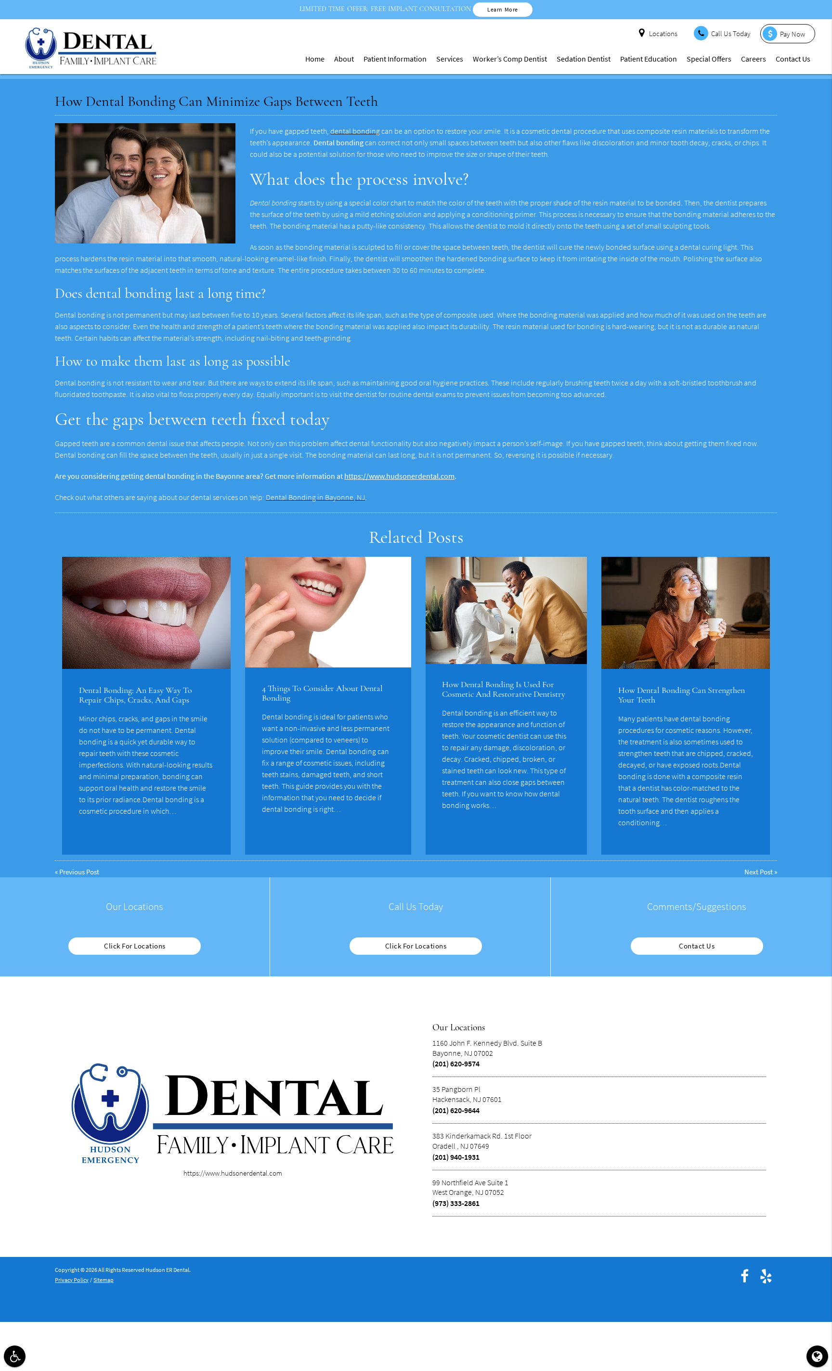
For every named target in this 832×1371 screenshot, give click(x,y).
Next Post (758, 871)
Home (315, 59)
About (344, 59)
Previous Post (79, 871)
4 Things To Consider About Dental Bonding (322, 693)
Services (449, 59)
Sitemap (103, 1279)
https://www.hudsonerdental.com (399, 476)
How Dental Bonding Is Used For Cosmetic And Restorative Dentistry (503, 689)
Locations (663, 33)
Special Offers (709, 59)
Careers (753, 59)
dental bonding (355, 131)
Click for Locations (135, 945)
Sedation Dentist (584, 59)
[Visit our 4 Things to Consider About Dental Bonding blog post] (328, 612)
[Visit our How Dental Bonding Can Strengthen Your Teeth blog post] (685, 613)
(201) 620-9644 (456, 1110)
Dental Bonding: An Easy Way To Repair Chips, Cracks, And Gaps (135, 695)
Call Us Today (731, 33)
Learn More (502, 9)
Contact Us (793, 59)
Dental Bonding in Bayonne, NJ (315, 497)
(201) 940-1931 (456, 1157)
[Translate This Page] (817, 1356)
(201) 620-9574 (456, 1063)
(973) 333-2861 (456, 1203)
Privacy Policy (72, 1279)
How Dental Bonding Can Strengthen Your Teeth (681, 695)
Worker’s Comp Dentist (510, 59)
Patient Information (395, 59)
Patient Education (648, 59)
